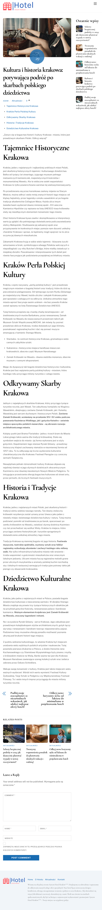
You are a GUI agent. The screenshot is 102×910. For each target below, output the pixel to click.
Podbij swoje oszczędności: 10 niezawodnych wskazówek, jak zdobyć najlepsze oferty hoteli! (19, 700)
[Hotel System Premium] (18, 9)
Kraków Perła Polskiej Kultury (21, 111)
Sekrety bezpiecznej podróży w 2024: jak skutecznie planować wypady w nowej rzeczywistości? (12, 756)
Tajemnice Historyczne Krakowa (22, 106)
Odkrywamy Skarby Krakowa (21, 117)
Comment (10, 795)
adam (5, 101)
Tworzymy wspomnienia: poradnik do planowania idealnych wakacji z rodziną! (36, 756)
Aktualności (17, 101)
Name (8, 829)
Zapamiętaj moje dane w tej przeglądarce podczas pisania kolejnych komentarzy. (32, 848)
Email (43, 829)
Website (9, 838)
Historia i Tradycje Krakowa (20, 123)
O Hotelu (39, 879)
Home (30, 879)
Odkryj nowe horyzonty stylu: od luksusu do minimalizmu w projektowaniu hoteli (52, 699)
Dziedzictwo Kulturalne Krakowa (22, 128)
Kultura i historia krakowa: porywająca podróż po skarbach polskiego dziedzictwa (33, 81)
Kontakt (61, 879)
